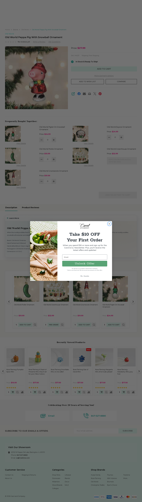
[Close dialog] (109, 224)
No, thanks (84, 276)
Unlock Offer (85, 263)
